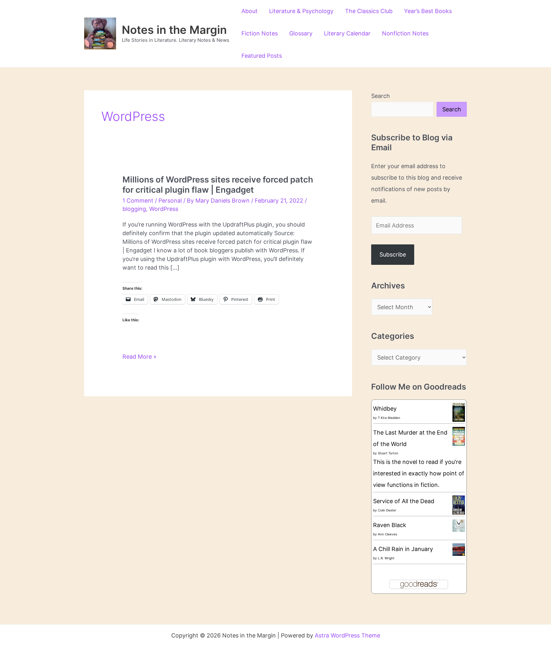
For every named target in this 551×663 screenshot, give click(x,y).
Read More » (139, 357)
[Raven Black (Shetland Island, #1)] (458, 525)
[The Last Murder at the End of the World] (458, 435)
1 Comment (137, 200)
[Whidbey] (458, 411)
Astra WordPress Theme (347, 635)
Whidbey (385, 408)
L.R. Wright (386, 558)
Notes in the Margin (174, 29)
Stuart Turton (388, 453)
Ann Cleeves (387, 534)
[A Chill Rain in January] (458, 549)
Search (380, 96)
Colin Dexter (387, 510)
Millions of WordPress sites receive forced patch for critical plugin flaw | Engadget (217, 185)
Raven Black (389, 525)
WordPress (163, 208)
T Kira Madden (389, 418)
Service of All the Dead (403, 501)
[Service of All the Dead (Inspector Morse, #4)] (458, 505)
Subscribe (392, 254)
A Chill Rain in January (403, 549)
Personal (170, 200)
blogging (134, 208)
